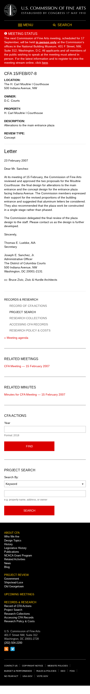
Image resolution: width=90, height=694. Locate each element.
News (7, 563)
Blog (7, 567)
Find (29, 446)
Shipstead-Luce (13, 582)
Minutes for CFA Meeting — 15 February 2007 (34, 394)
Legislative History (15, 548)
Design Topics (12, 540)
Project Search (22, 312)
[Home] (45, 10)
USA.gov (27, 676)
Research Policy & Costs (29, 330)
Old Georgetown (14, 586)
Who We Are (11, 536)
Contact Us (11, 666)
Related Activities (14, 559)
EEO (63, 671)
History (8, 544)
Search (29, 510)
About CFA (12, 532)
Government (11, 578)
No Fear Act (11, 676)
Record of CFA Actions (28, 305)
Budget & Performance (18, 671)
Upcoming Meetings (19, 594)
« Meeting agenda (16, 337)
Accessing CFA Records (28, 324)
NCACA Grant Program (18, 555)
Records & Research (21, 299)
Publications (11, 551)
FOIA (72, 671)
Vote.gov (42, 676)
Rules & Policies (46, 671)
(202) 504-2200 (13, 642)
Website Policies (58, 666)
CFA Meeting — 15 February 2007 (27, 366)
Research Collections (28, 318)
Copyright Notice (32, 666)
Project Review (16, 574)
